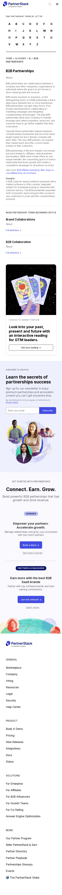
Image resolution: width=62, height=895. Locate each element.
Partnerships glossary (19, 864)
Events (10, 870)
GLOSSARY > (22, 58)
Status (10, 761)
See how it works (32, 552)
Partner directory (16, 851)
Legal (9, 693)
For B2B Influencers (18, 796)
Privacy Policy (12, 402)
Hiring (9, 680)
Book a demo (14, 728)
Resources (12, 687)
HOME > (10, 58)
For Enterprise (14, 783)
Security (11, 700)
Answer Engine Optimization (23, 816)
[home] (16, 4)
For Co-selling (14, 809)
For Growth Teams (17, 803)
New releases (14, 742)
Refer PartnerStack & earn (21, 844)
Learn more (32, 607)
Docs (9, 755)
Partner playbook (16, 857)
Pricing (10, 735)
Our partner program (18, 838)
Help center (13, 706)
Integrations (13, 748)
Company (12, 674)
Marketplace (13, 667)
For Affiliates (13, 790)
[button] (57, 4)
